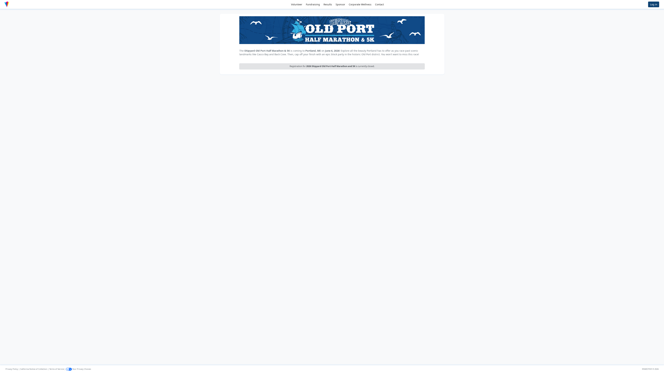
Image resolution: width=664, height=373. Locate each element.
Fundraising (313, 4)
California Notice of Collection (33, 369)
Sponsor (340, 4)
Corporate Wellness (360, 4)
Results (328, 4)
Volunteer (296, 4)
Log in (653, 4)
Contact (379, 4)
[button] (14, 4)
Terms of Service (56, 369)
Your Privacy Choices (81, 369)
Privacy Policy (12, 369)
